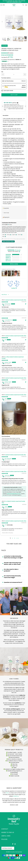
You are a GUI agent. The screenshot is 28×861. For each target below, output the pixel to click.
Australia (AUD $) (7, 848)
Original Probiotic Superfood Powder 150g (15, 300)
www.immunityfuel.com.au (13, 493)
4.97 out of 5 (17, 250)
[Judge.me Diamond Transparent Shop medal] (16, 283)
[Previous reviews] (2, 106)
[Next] (26, 21)
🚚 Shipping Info (6, 217)
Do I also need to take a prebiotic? (11, 570)
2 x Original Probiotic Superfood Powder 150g (13, 501)
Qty (2, 71)
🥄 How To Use (6, 212)
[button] (4, 53)
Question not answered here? (13, 582)
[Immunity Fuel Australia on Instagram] (15, 844)
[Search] (23, 5)
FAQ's (7, 793)
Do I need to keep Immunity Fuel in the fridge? (12, 576)
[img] (5, 302)
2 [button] (12, 538)
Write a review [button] (14, 264)
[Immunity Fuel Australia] (14, 5)
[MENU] (0, 5)
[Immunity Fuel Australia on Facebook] (13, 844)
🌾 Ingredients (6, 208)
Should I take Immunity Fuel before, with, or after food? (12, 563)
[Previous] (2, 21)
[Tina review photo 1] (14, 418)
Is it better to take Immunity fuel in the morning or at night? (13, 557)
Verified (13, 288)
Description (5, 115)
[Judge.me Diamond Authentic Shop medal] (10, 283)
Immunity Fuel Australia (16, 852)
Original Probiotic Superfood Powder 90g (15, 454)
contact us (16, 796)
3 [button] (14, 538)
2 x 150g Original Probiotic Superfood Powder (13, 357)
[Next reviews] (25, 106)
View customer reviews (8, 241)
